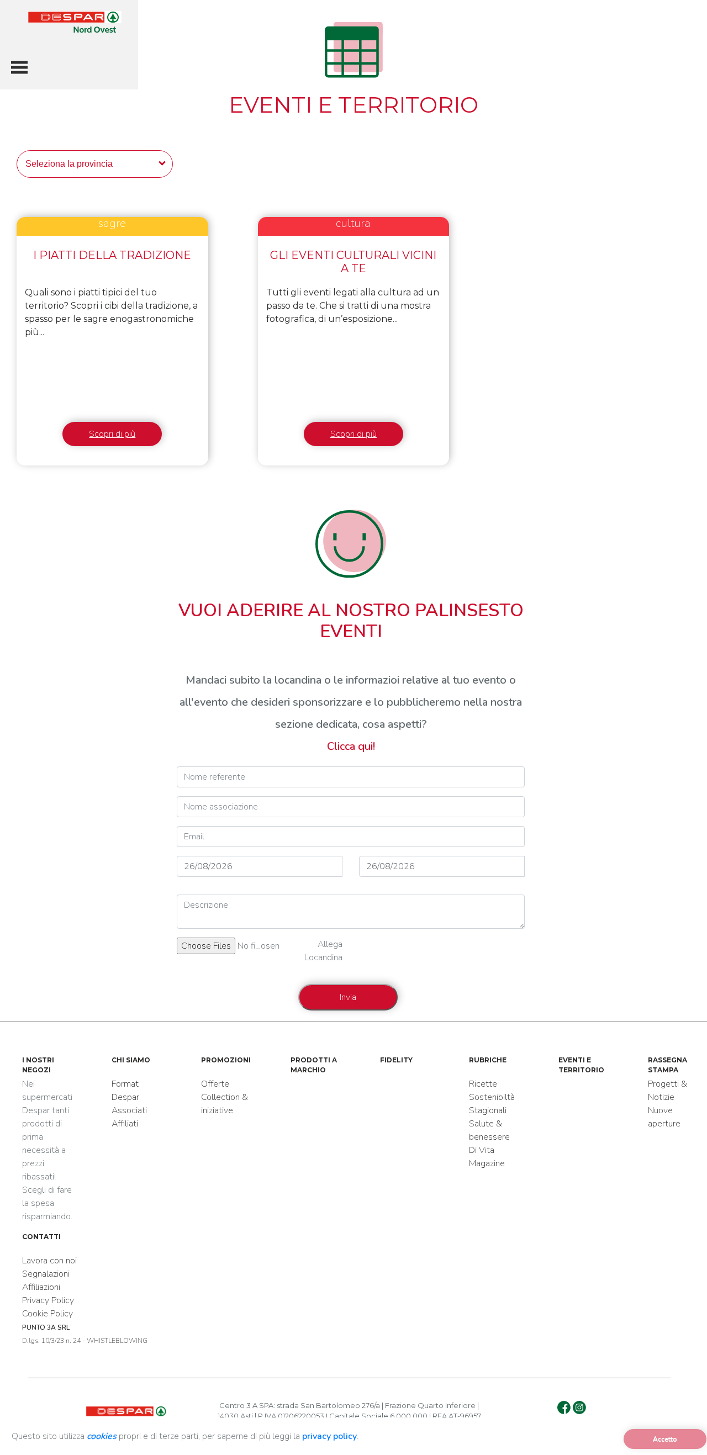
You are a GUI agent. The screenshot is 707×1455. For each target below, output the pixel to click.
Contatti (41, 1236)
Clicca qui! (351, 746)
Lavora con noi (49, 1261)
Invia (348, 997)
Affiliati (125, 1124)
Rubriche (487, 1060)
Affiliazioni (41, 1287)
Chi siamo (131, 1060)
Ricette (483, 1084)
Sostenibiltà (492, 1097)
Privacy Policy (48, 1300)
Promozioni (226, 1060)
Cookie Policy (47, 1314)
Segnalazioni (46, 1274)
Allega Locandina (323, 951)
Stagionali (487, 1110)
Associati (129, 1110)
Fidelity (396, 1060)
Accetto (665, 1439)
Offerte (215, 1084)
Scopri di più (112, 434)
